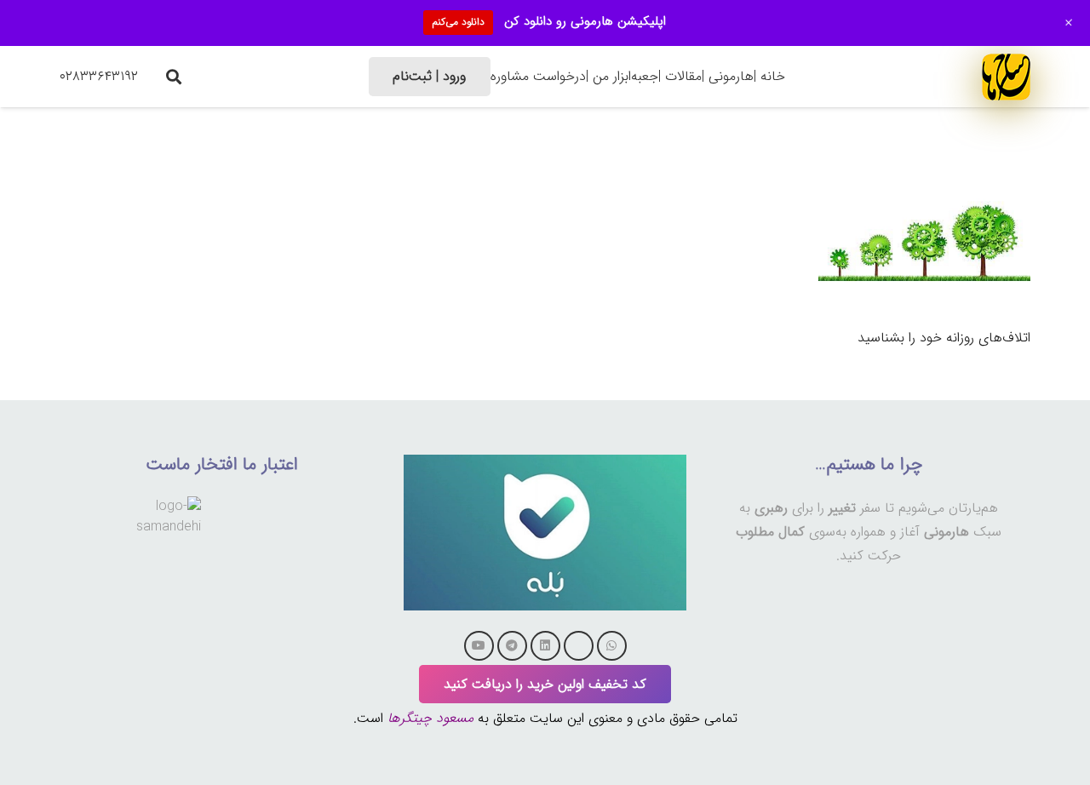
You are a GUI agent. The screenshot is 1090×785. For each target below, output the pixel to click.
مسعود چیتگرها (430, 718)
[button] (174, 76)
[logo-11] (1006, 76)
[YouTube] (479, 646)
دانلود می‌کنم (458, 22)
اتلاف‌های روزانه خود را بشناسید (944, 337)
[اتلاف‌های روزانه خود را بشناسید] (924, 173)
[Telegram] (512, 646)
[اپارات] (579, 646)
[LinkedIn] (545, 646)
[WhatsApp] (612, 646)
